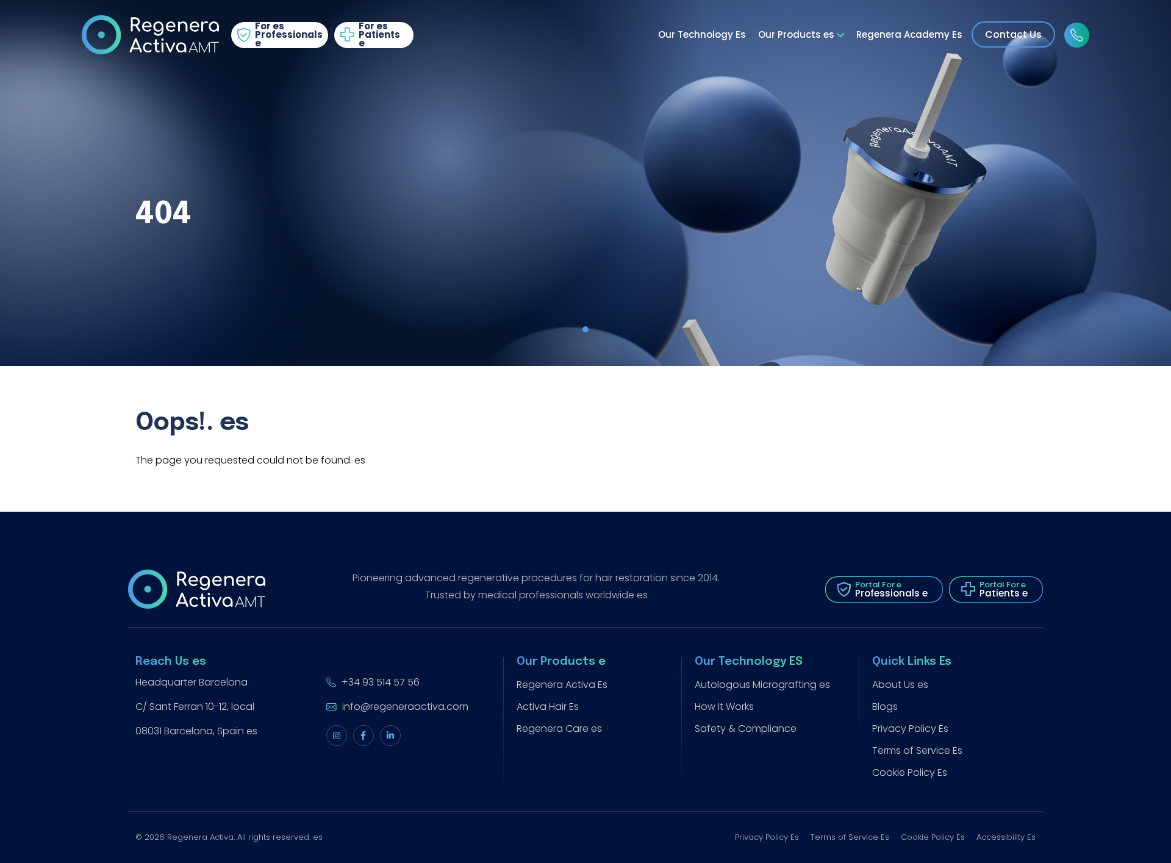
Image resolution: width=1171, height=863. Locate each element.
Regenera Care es (559, 729)
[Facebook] (363, 735)
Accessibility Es (1006, 837)
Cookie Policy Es (909, 772)
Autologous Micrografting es (762, 685)
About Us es (900, 685)
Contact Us (1013, 34)
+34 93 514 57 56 (379, 682)
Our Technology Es (702, 34)
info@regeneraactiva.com (404, 707)
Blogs (885, 707)
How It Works (724, 707)
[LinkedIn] (390, 735)
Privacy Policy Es (910, 729)
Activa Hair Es (548, 707)
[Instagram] (336, 735)
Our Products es (797, 34)
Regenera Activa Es (562, 685)
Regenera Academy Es (909, 34)
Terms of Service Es (917, 750)
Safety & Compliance (746, 729)
